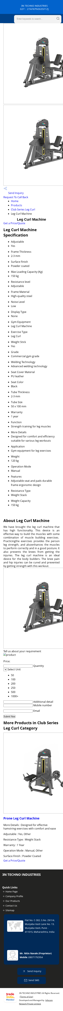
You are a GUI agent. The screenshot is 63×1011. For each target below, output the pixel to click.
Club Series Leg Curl (23, 209)
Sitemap (9, 910)
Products (16, 205)
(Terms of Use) (26, 996)
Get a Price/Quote (14, 223)
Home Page (11, 891)
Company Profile (14, 896)
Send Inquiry (16, 193)
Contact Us (11, 905)
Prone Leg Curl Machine (21, 818)
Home (14, 201)
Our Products (12, 900)
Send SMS (33, 980)
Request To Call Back (15, 197)
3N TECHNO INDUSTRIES (34, 7)
